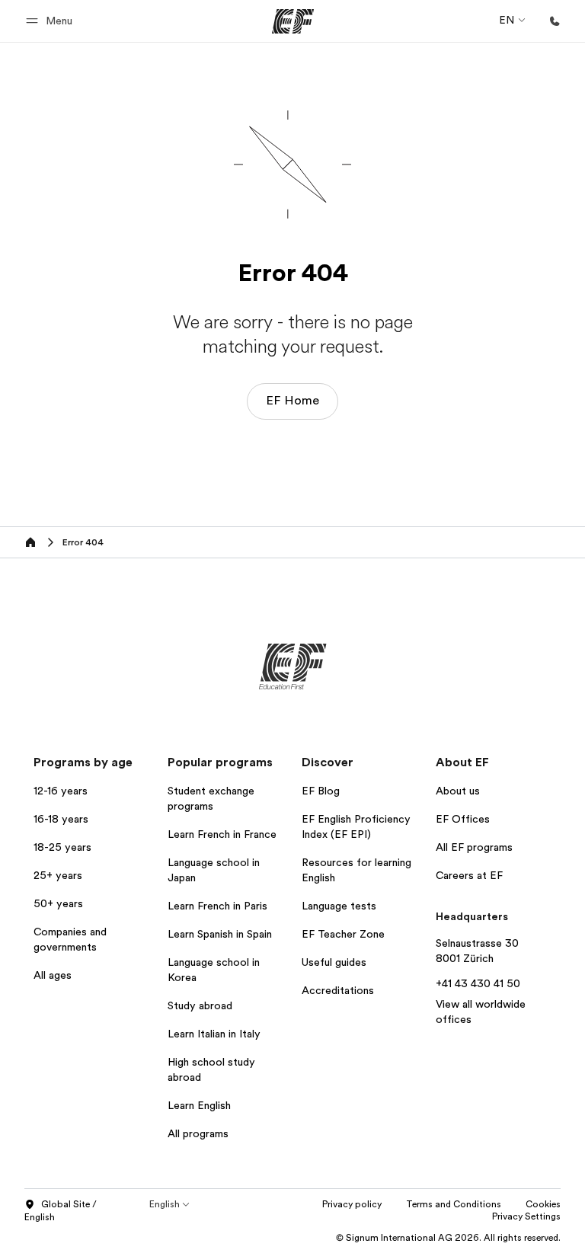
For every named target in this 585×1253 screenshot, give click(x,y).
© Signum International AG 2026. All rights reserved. (448, 1237)
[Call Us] (554, 21)
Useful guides (334, 962)
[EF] (293, 21)
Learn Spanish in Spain (220, 934)
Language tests (339, 906)
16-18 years (61, 819)
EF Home (292, 401)
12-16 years (61, 791)
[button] (51, 21)
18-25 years (62, 847)
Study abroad (200, 1005)
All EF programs (474, 847)
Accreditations (338, 990)
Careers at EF (469, 875)
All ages (53, 975)
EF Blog (321, 791)
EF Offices (463, 819)
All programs (198, 1133)
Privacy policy (352, 1204)
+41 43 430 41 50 (478, 983)
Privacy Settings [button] (526, 1216)
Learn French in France (222, 834)
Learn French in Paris (217, 906)
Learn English (199, 1105)
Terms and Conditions (453, 1204)
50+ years (58, 903)
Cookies (543, 1204)
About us (458, 791)
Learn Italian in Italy (214, 1034)
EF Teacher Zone (343, 934)
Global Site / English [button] (60, 1211)
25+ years (58, 875)
